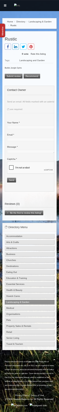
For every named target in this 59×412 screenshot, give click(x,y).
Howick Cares (13, 296)
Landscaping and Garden (32, 60)
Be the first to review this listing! (25, 213)
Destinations (12, 266)
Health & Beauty (14, 290)
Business (10, 254)
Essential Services (15, 284)
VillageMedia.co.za (20, 381)
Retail (9, 332)
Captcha (12, 159)
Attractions (11, 248)
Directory (20, 21)
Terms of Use (37, 395)
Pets (8, 320)
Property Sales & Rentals (18, 326)
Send (11, 180)
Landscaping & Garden (40, 21)
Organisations (13, 314)
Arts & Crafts (12, 242)
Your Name (13, 122)
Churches (11, 260)
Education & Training (16, 278)
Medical (10, 308)
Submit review (14, 76)
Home (10, 21)
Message (12, 147)
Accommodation (14, 236)
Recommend (31, 76)
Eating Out (11, 272)
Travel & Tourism (14, 344)
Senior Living (12, 338)
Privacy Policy (22, 395)
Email (10, 134)
